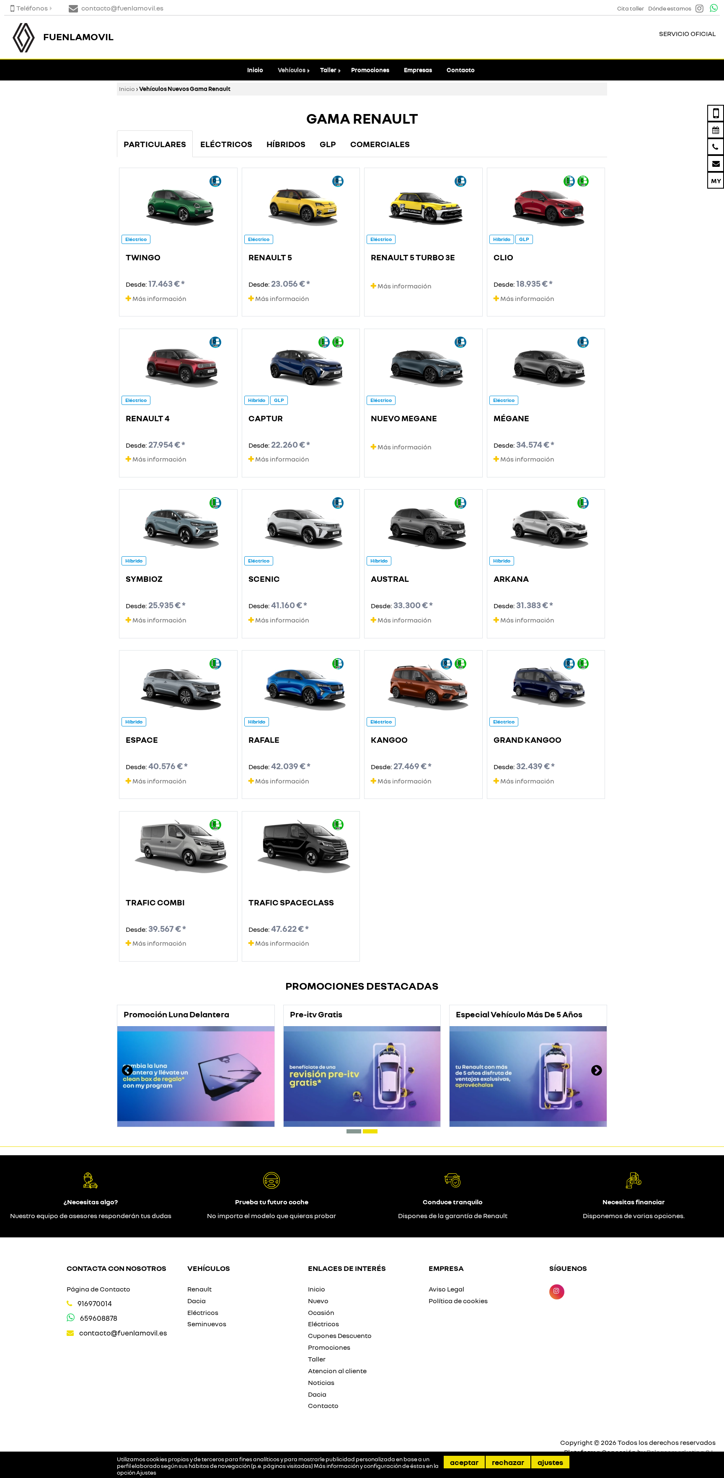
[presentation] (127, 1071)
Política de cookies (458, 1300)
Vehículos (291, 69)
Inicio (255, 69)
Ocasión (321, 1312)
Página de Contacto (98, 1289)
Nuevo (318, 1300)
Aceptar (464, 1462)
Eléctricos (202, 1312)
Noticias (321, 1382)
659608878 (98, 1318)
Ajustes (550, 1462)
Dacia (196, 1300)
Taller (328, 69)
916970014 (95, 1303)
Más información (158, 298)
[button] (354, 1131)
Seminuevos (206, 1324)
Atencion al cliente (337, 1371)
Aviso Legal (446, 1289)
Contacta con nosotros (116, 1268)
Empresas (418, 69)
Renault (199, 1289)
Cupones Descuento (340, 1335)
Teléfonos (32, 8)
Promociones (370, 69)
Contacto (461, 69)
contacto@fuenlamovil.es (123, 1332)
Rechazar (508, 1462)
